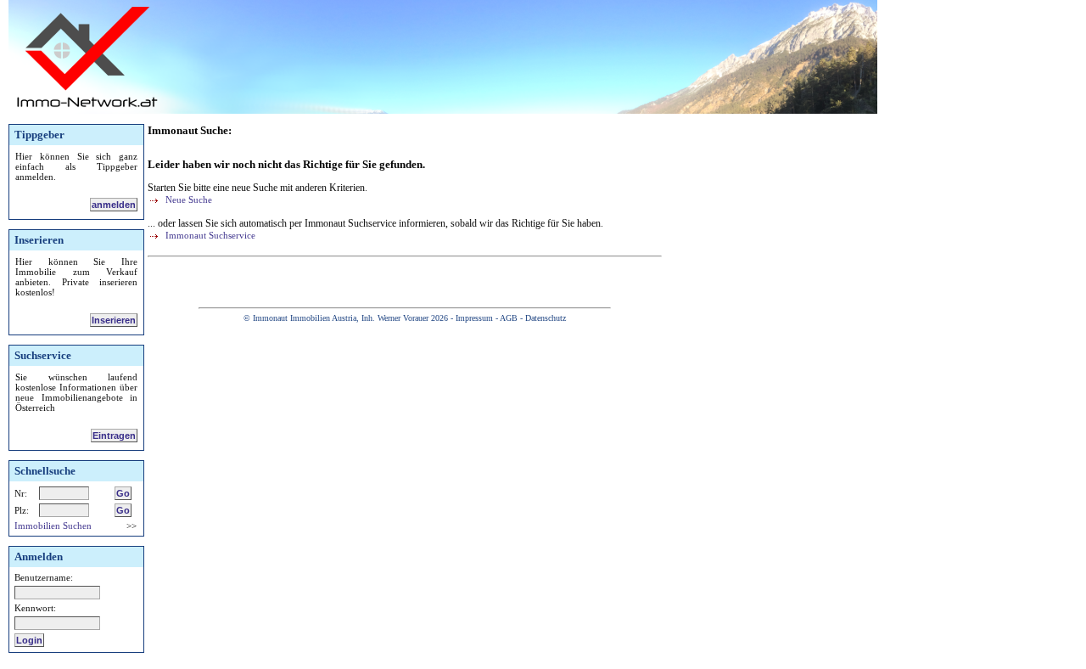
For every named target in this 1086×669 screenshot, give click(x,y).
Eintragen (114, 435)
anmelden (114, 205)
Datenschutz (545, 318)
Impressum (474, 318)
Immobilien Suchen (53, 525)
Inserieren (114, 320)
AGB (509, 318)
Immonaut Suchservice (209, 235)
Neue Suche (187, 199)
